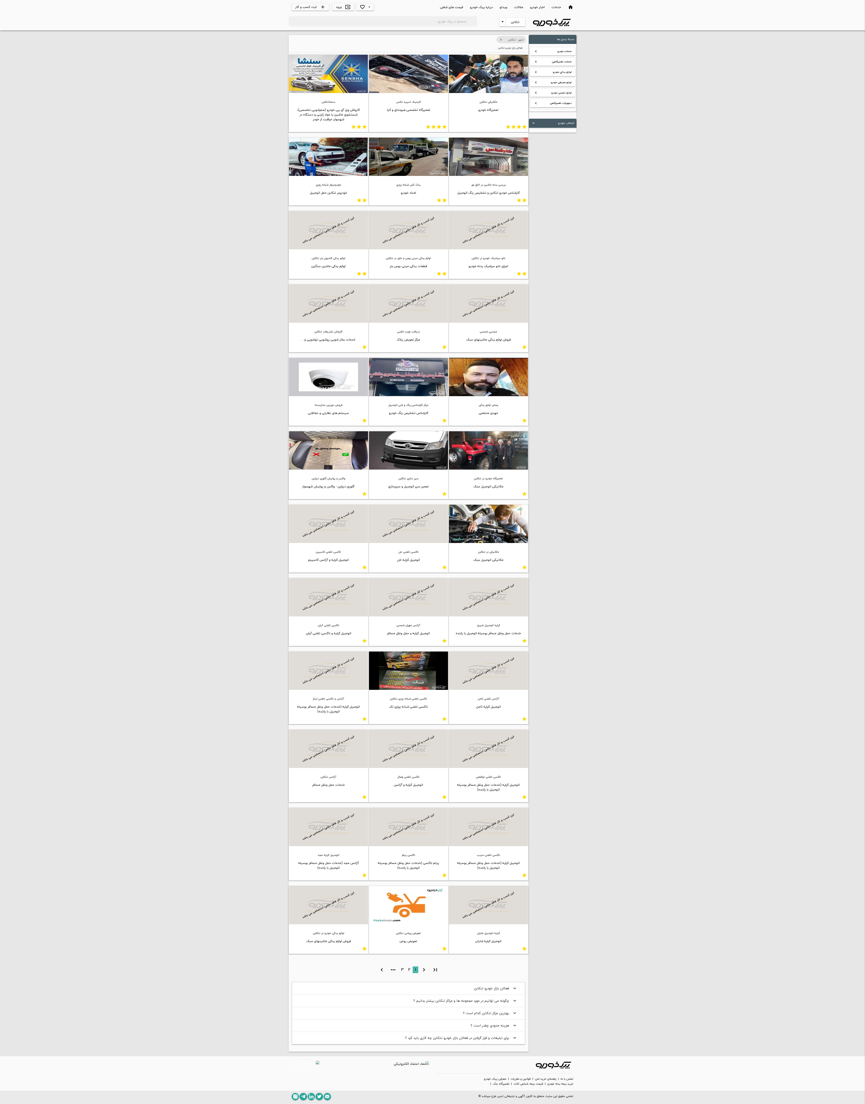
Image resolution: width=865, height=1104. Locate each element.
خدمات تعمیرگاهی (553, 61)
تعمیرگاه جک (501, 1084)
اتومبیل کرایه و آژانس (408, 785)
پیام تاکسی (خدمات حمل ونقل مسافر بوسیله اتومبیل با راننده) (408, 865)
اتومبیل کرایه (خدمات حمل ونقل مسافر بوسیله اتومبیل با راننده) (328, 709)
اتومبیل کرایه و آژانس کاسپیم (328, 560)
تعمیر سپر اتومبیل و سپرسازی (408, 486)
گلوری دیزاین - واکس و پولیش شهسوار (328, 486)
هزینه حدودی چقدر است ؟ (494, 1025)
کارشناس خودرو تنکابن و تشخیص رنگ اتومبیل (488, 192)
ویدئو (503, 7)
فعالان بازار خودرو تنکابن (495, 988)
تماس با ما (567, 1079)
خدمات (556, 7)
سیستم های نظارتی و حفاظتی (328, 413)
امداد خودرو (408, 192)
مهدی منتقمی (488, 413)
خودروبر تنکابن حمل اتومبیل (328, 192)
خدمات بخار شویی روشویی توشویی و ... (328, 339)
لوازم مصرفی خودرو (553, 82)
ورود (343, 7)
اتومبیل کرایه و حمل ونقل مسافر (408, 633)
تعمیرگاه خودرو (488, 110)
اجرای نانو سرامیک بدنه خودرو (488, 266)
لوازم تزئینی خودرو (553, 93)
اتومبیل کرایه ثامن (488, 706)
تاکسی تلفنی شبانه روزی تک (408, 706)
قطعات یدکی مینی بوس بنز (408, 266)
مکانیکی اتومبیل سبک (488, 486)
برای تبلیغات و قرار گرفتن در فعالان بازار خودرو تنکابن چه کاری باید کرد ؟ (461, 1038)
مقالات (518, 7)
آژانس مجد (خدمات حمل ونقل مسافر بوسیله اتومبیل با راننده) (328, 865)
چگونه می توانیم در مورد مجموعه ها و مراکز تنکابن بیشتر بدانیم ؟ (465, 1001)
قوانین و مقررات (521, 1079)
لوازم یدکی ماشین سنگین (328, 266)
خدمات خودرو (553, 51)
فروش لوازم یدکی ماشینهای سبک (488, 339)
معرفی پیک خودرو (495, 1079)
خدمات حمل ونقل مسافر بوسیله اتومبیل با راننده (488, 633)
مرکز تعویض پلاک (408, 339)
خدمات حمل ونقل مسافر (328, 785)
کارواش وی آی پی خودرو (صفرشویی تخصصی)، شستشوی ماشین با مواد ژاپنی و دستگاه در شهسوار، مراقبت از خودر (328, 114)
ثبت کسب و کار (310, 7)
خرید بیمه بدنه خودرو (560, 1084)
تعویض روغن (408, 941)
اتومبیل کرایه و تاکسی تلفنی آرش (328, 633)
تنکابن (515, 22)
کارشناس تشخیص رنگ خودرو (408, 413)
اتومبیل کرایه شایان (488, 941)
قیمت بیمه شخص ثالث (528, 1084)
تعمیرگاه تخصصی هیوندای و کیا (408, 110)
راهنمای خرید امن (545, 1079)
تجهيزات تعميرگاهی (553, 103)
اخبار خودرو (537, 7)
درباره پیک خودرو (481, 7)
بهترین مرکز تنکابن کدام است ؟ (490, 1013)
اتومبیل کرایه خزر (408, 560)
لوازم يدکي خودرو (553, 72)
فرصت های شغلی (451, 7)
